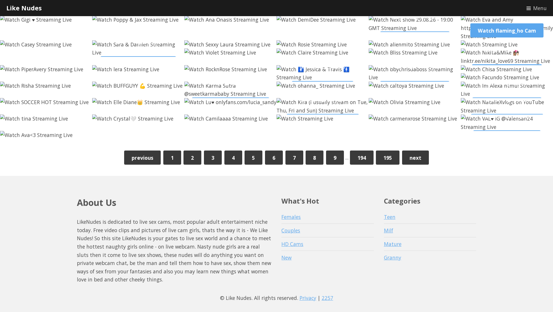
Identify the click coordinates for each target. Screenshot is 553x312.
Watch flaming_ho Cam (507, 30)
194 (361, 157)
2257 (327, 297)
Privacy (308, 297)
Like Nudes (24, 8)
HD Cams (292, 243)
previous (142, 157)
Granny (392, 257)
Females (291, 216)
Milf (388, 230)
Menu (540, 8)
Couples (290, 230)
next (415, 157)
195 (387, 157)
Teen (389, 216)
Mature (393, 243)
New (286, 257)
